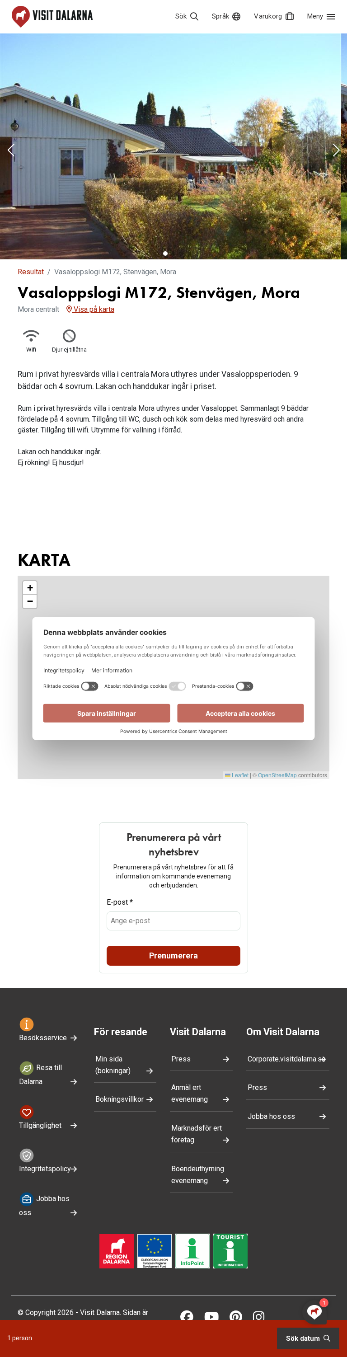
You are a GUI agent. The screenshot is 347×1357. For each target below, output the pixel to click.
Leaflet (239, 775)
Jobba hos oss (44, 1205)
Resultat (31, 272)
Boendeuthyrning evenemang (197, 1174)
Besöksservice (43, 1037)
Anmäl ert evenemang (189, 1093)
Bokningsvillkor (119, 1099)
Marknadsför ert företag (196, 1134)
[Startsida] (52, 16)
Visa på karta (93, 309)
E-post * (120, 902)
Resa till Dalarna (40, 1074)
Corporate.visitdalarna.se (287, 1059)
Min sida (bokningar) (113, 1065)
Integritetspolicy (45, 1168)
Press (181, 1059)
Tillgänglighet (40, 1125)
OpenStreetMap (277, 775)
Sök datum (304, 1338)
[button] (11, 151)
